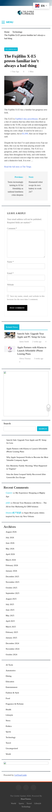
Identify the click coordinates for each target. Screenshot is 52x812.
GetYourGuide (20, 775)
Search (7, 423)
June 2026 (10, 543)
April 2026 (10, 554)
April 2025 (10, 621)
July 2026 (10, 537)
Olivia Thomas (25, 359)
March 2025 (11, 627)
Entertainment (11, 687)
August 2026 (11, 532)
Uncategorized (12, 748)
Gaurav (9, 493)
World (8, 754)
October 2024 (11, 654)
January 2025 (11, 638)
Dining (8, 676)
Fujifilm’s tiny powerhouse (26, 119)
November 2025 (12, 582)
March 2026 (11, 560)
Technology (11, 49)
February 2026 (12, 565)
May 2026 (10, 549)
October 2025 (11, 588)
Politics (9, 726)
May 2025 (10, 615)
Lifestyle (9, 715)
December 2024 (12, 643)
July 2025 (10, 604)
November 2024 (12, 649)
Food (8, 698)
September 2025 (12, 593)
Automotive (11, 670)
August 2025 (11, 599)
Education (10, 681)
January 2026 (11, 571)
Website (10, 284)
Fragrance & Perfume (15, 704)
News (8, 720)
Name (10, 262)
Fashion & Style (12, 693)
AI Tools (9, 665)
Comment (12, 228)
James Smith (24, 342)
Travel (8, 743)
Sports (8, 732)
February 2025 (12, 632)
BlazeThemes (26, 799)
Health (8, 709)
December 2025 (12, 576)
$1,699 (25, 133)
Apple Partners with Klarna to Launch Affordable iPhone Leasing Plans (31, 350)
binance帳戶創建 (13, 513)
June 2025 (10, 610)
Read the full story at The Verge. (18, 167)
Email (10, 273)
